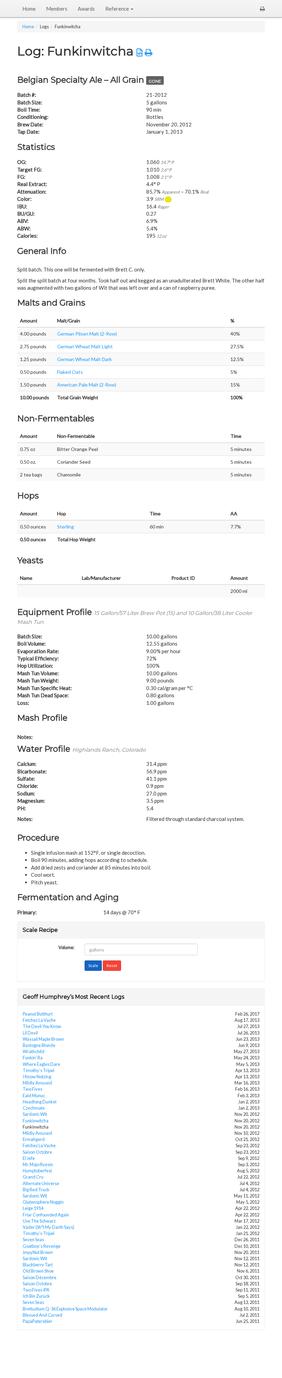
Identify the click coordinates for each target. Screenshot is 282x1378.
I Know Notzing (37, 1076)
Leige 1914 (33, 1208)
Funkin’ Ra (33, 1057)
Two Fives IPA (36, 1290)
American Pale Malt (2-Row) (86, 385)
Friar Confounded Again (46, 1214)
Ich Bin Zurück (36, 1296)
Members (56, 9)
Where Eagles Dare (41, 1064)
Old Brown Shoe (38, 1271)
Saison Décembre (39, 1277)
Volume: (66, 947)
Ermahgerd (34, 1139)
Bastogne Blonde (39, 1045)
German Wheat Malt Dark (84, 359)
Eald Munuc (34, 1095)
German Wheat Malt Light (85, 346)
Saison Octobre (37, 1152)
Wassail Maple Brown (43, 1039)
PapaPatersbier (37, 1321)
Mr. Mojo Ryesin (38, 1164)
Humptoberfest (37, 1170)
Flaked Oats (70, 372)
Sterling (65, 526)
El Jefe (29, 1158)
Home (29, 9)
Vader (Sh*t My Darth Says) (48, 1227)
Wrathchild (33, 1051)
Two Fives (32, 1089)
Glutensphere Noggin (43, 1202)
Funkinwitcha (35, 1120)
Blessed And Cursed (42, 1315)
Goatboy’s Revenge (42, 1246)
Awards (86, 9)
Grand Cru (33, 1177)
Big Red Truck (36, 1189)
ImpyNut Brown (38, 1252)
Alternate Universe (41, 1183)
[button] (262, 8)
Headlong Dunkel (39, 1101)
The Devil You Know (42, 1026)
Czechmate (34, 1108)
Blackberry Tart (38, 1264)
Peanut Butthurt (38, 1014)
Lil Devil (30, 1033)
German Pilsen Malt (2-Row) (87, 334)
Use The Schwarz (39, 1221)
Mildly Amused (37, 1083)
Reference (117, 9)
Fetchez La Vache (39, 1020)
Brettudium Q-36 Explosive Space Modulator (65, 1309)
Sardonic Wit (35, 1114)
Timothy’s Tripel (38, 1070)
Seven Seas (33, 1239)
